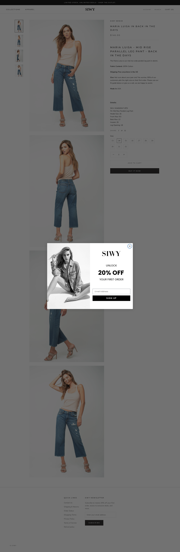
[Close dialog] (130, 246)
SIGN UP (111, 298)
